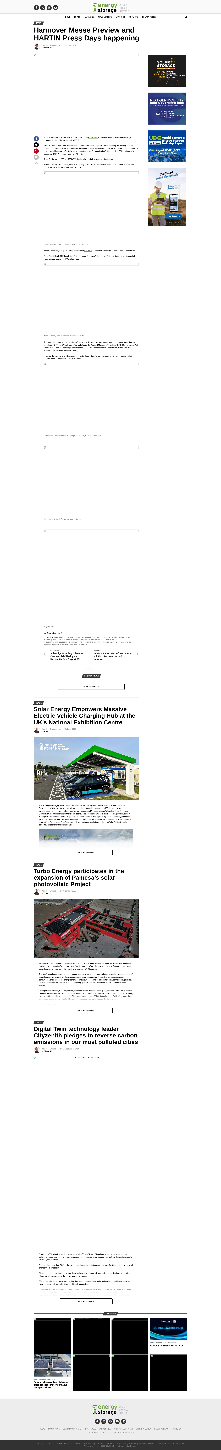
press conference (53, 644)
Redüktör (94, 1432)
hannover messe (97, 640)
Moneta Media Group (124, 1432)
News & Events (105, 17)
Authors (120, 17)
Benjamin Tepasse (83, 638)
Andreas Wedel (66, 638)
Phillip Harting (110, 642)
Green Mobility (65, 640)
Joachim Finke (78, 642)
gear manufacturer (72, 1429)
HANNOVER (93, 137)
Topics (77, 17)
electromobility (122, 638)
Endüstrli (106, 1432)
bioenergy (176, 1429)
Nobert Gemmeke (94, 642)
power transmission (50, 1429)
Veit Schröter (81, 644)
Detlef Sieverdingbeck (103, 638)
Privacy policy (149, 17)
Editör (46, 732)
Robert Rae (68, 644)
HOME (67, 17)
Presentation (125, 642)
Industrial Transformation (57, 642)
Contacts (133, 17)
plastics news (161, 1429)
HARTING (70, 159)
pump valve (90, 1429)
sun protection (143, 1429)
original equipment (123, 1429)
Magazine (89, 17)
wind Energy (105, 1429)
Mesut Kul (48, 48)
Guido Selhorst (81, 640)
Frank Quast (50, 640)
